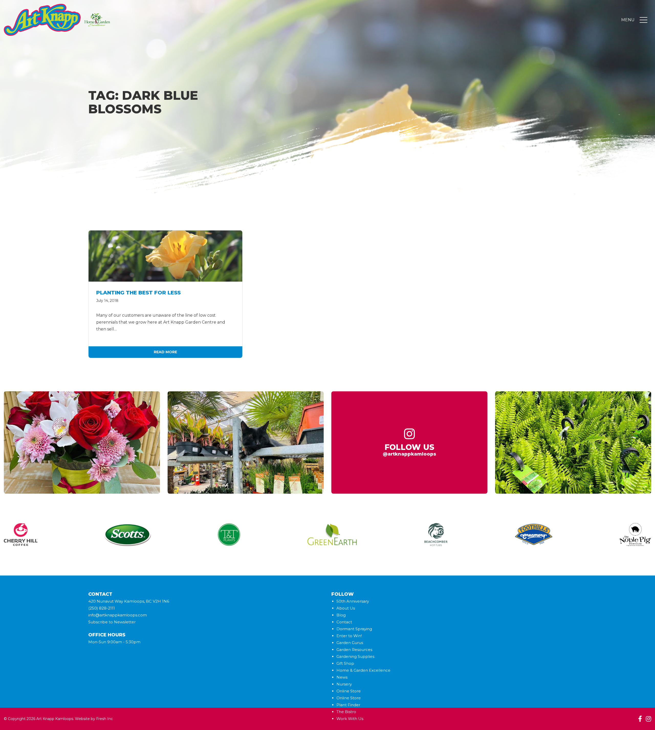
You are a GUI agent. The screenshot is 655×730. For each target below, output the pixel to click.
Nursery (344, 684)
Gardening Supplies (355, 656)
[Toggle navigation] (643, 20)
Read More (165, 352)
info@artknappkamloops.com (117, 615)
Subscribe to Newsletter (112, 622)
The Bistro (346, 711)
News (341, 677)
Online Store (348, 691)
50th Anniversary (352, 601)
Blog (341, 615)
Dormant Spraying (354, 628)
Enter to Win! (349, 635)
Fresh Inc (104, 718)
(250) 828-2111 (101, 608)
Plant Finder (348, 704)
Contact (344, 622)
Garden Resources (354, 649)
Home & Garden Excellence (363, 670)
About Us (345, 608)
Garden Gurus (349, 642)
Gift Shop (345, 663)
